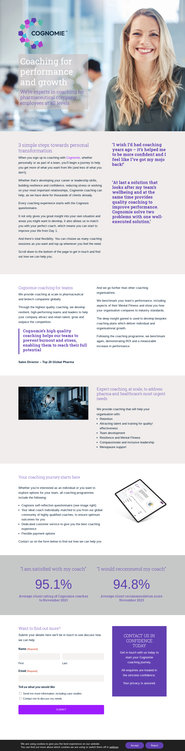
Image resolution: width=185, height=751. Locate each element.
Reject (154, 745)
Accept (135, 745)
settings (113, 747)
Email (27, 670)
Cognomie (73, 157)
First (21, 663)
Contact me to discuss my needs (42, 698)
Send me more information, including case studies (52, 693)
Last (64, 663)
